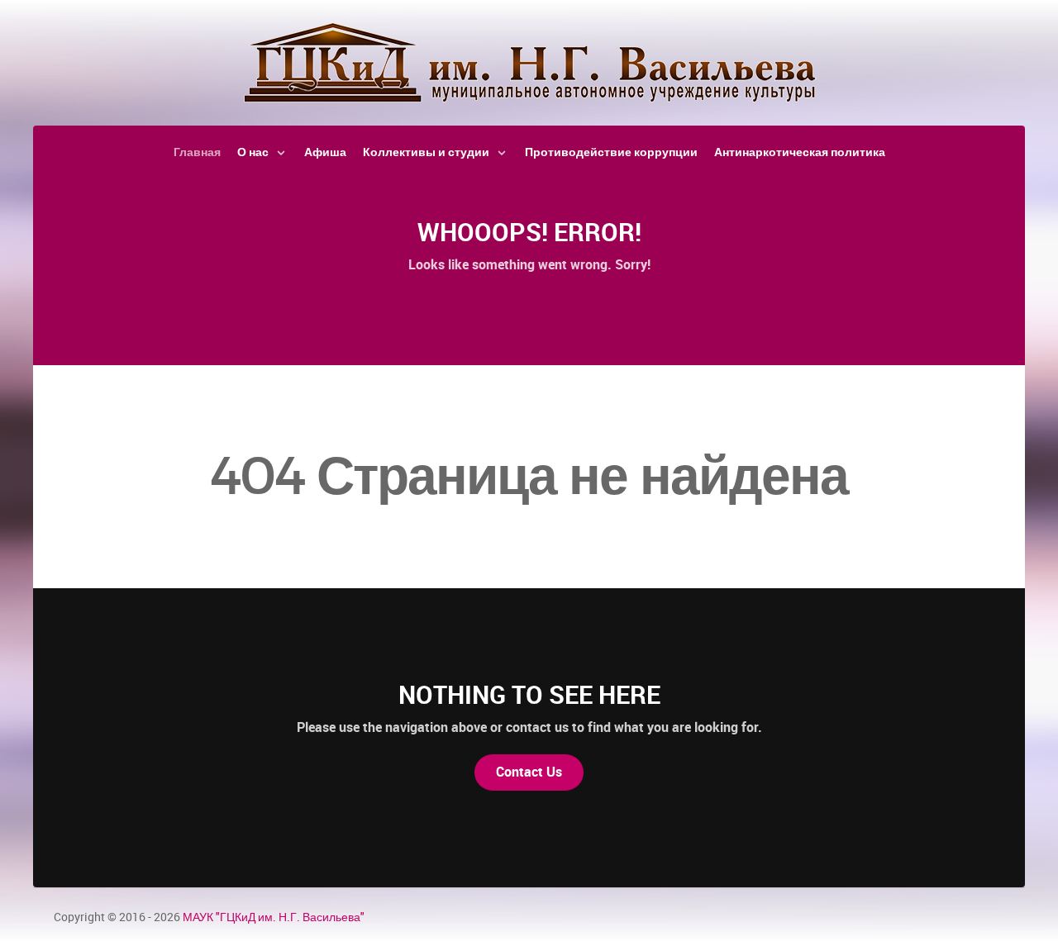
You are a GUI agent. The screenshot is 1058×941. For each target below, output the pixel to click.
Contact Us (529, 772)
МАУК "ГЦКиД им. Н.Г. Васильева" (274, 917)
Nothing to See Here (529, 695)
